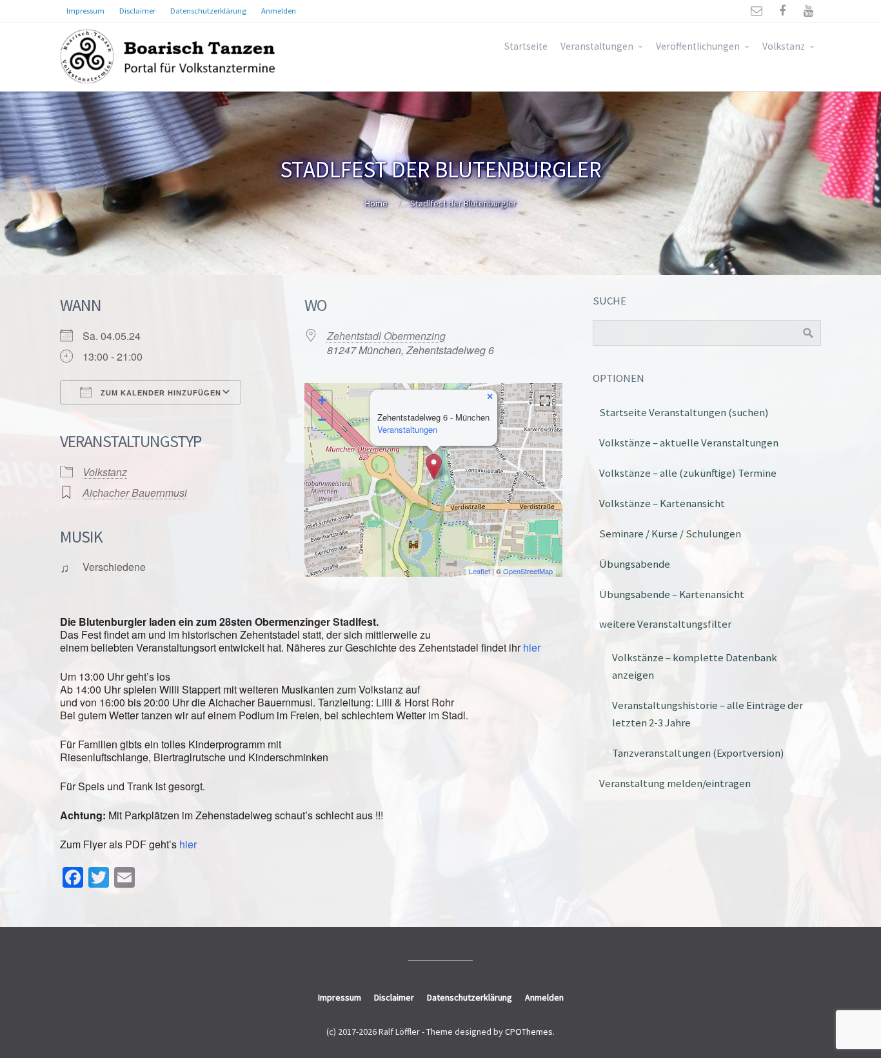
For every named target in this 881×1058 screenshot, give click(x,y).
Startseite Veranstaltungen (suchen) (684, 412)
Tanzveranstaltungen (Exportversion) (698, 753)
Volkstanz (783, 46)
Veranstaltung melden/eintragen (675, 783)
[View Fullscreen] (545, 400)
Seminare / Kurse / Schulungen (670, 533)
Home (376, 203)
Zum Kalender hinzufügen (159, 393)
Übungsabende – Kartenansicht (671, 594)
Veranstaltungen (596, 46)
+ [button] (322, 400)
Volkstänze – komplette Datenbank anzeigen (694, 666)
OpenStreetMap (528, 571)
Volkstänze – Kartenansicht (662, 503)
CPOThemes (529, 1031)
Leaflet (479, 571)
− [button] (322, 420)
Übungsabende (634, 564)
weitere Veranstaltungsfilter (665, 624)
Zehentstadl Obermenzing (386, 335)
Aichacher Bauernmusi (135, 492)
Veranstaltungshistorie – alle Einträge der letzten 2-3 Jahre (707, 714)
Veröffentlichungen (698, 46)
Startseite (526, 46)
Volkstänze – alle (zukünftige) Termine (688, 473)
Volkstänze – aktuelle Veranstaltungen (688, 442)
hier (530, 647)
